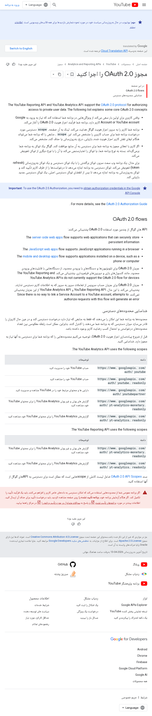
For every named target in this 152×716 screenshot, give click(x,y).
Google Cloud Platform (133, 668)
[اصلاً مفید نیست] (8, 64)
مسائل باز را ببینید (89, 617)
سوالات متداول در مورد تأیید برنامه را (61, 502)
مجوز (60, 64)
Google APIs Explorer (134, 605)
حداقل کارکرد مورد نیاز (37, 617)
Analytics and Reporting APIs (84, 64)
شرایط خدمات (41, 605)
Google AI (141, 674)
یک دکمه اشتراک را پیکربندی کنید (130, 617)
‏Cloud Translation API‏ (114, 50)
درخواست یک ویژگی (87, 611)
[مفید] (14, 64)
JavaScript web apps (43, 249)
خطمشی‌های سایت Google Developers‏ (69, 540)
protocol (113, 105)
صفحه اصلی (141, 64)
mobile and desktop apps (40, 256)
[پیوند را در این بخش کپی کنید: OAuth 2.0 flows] (109, 219)
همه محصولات (140, 681)
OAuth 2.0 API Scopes (126, 476)
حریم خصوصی (129, 697)
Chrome (142, 655)
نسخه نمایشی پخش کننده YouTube (128, 611)
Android (142, 649)
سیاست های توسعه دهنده (36, 611)
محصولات (126, 64)
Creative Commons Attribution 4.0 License (54, 536)
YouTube (122, 4)
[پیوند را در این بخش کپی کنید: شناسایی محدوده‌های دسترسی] (99, 311)
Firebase (142, 662)
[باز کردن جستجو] (54, 4)
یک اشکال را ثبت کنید (87, 605)
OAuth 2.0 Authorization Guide (126, 204)
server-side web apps (47, 237)
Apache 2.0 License (130, 540)
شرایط (144, 697)
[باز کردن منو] (144, 5)
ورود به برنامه (12, 4)
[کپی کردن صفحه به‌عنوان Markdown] (59, 74)
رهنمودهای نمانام (40, 624)
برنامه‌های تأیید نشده (105, 502)
